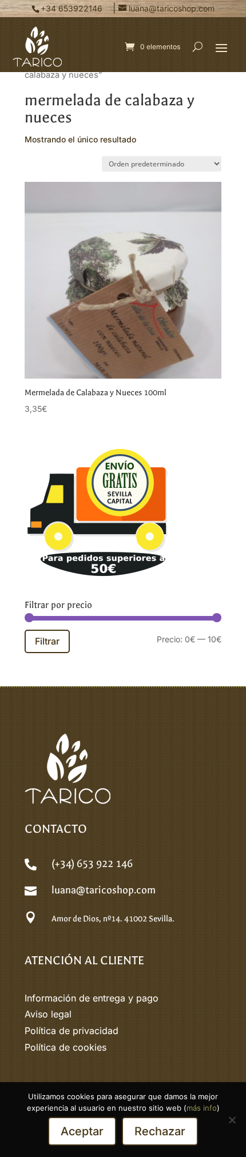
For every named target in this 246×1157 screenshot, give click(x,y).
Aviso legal (48, 1014)
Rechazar (159, 1131)
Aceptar (82, 1131)
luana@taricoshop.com (103, 890)
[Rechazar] (231, 1120)
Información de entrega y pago (91, 998)
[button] (221, 47)
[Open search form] (198, 47)
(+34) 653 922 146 (92, 864)
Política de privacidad (71, 1030)
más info (202, 1107)
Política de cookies (65, 1047)
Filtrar (47, 641)
